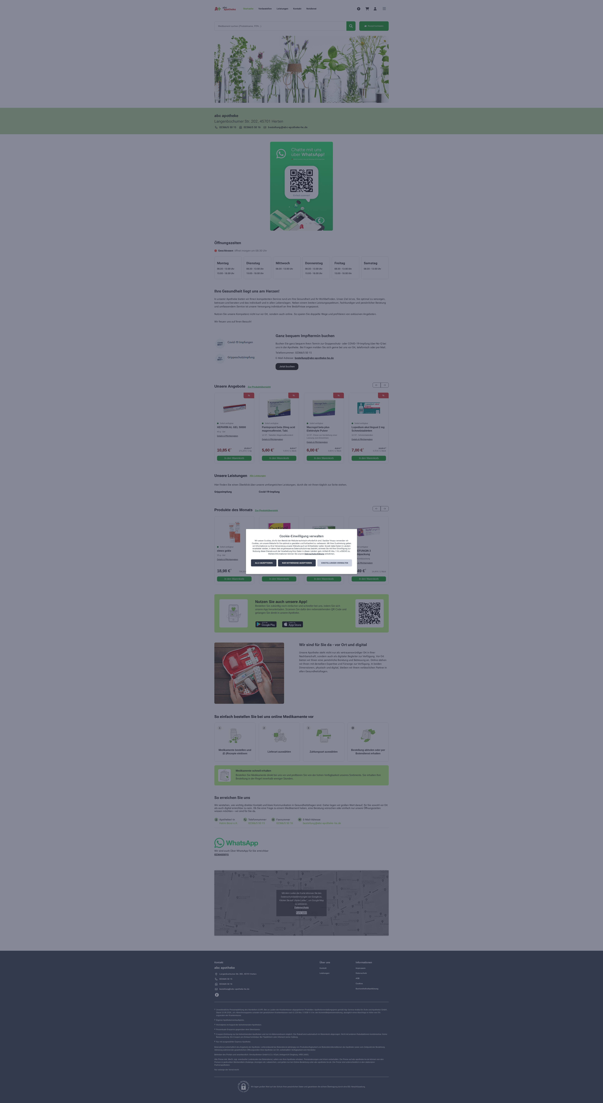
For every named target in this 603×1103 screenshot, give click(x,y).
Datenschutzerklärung (314, 554)
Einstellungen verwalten (334, 563)
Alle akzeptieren (264, 563)
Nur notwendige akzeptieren (297, 563)
